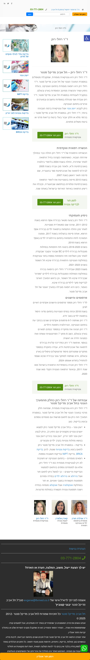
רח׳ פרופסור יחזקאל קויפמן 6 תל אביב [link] (65, 9)
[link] (87, 38)
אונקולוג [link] (53, 485)
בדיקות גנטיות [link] (63, 449)
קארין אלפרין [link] (62, 518)
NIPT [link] (65, 453)
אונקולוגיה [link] (68, 485)
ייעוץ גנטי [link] (71, 108)
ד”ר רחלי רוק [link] (42, 518)
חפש (29, 14)
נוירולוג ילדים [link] (60, 476)
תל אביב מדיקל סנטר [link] (73, 614)
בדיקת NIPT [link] (23, 94)
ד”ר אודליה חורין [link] (79, 518)
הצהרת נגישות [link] (77, 549)
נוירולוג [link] (74, 476)
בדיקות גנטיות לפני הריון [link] (17, 113)
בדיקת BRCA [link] (22, 132)
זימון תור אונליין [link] (79, 14)
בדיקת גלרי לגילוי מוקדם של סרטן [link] (17, 55)
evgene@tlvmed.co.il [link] (36, 600)
